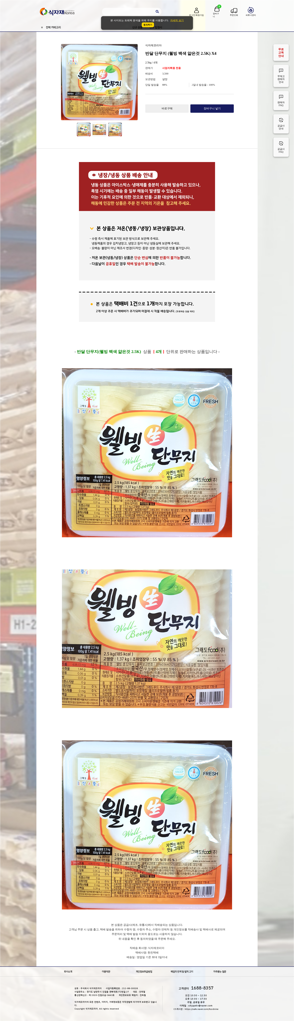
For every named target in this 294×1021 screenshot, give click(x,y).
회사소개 (68, 971)
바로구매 (167, 108)
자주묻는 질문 (219, 971)
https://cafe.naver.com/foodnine (201, 1009)
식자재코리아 (153, 45)
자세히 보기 (177, 20)
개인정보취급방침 (144, 971)
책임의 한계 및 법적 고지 (182, 971)
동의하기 (147, 24)
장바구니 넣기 (212, 108)
